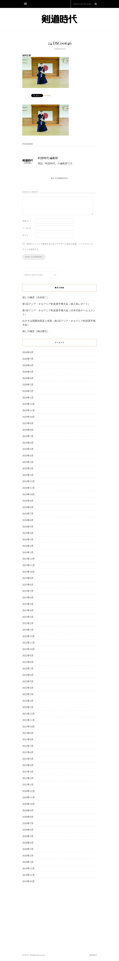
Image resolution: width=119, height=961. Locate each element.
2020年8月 (27, 816)
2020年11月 (28, 797)
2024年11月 (28, 487)
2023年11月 (28, 565)
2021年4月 (27, 765)
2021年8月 (27, 739)
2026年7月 (27, 358)
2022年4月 (27, 687)
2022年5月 (27, 681)
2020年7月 (27, 823)
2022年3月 (27, 694)
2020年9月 (27, 810)
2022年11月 (28, 642)
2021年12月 (28, 713)
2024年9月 (27, 500)
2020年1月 (27, 861)
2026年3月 (27, 384)
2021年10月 (28, 726)
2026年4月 (27, 378)
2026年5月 (27, 371)
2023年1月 (27, 629)
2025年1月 (27, 474)
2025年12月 (28, 403)
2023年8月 (27, 584)
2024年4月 (27, 532)
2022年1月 (27, 707)
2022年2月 (27, 700)
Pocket (47, 95)
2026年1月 (27, 397)
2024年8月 (27, 507)
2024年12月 (28, 481)
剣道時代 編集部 (48, 158)
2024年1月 (27, 552)
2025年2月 (27, 468)
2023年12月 (28, 558)
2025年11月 (28, 410)
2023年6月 (27, 597)
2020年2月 (27, 855)
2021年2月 (27, 778)
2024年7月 (27, 513)
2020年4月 (27, 842)
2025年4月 (27, 455)
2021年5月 (27, 758)
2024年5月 (27, 526)
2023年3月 (27, 616)
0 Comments (27, 144)
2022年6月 (27, 674)
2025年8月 (27, 429)
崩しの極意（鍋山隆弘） (36, 331)
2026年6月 (27, 365)
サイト (25, 235)
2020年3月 (27, 849)
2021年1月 (27, 784)
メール (26, 228)
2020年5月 (27, 836)
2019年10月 (28, 881)
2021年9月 (27, 733)
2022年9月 (27, 655)
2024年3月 (27, 539)
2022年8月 (27, 662)
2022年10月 (28, 649)
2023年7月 (27, 590)
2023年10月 (28, 571)
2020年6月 (27, 829)
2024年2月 (27, 545)
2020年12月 (28, 791)
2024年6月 (27, 520)
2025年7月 (27, 436)
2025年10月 (28, 416)
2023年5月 (27, 604)
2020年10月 (28, 803)
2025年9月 (27, 423)
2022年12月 (28, 636)
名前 (25, 221)
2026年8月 (27, 352)
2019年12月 (28, 868)
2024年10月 (28, 494)
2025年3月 (27, 462)
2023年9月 (27, 578)
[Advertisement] (59, 911)
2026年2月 (27, 391)
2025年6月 (27, 442)
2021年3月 (27, 771)
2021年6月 (27, 752)
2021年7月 (27, 745)
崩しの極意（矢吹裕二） (36, 297)
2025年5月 (27, 449)
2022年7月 (27, 668)
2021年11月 (28, 720)
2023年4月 (27, 610)
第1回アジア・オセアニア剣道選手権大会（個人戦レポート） (56, 303)
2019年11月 (28, 874)
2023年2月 (27, 623)
